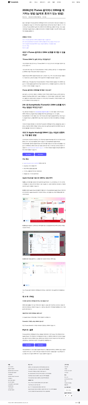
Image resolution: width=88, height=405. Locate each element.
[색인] (13, 2)
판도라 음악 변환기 (11, 380)
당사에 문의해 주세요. (68, 379)
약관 (65, 381)
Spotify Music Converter (13, 370)
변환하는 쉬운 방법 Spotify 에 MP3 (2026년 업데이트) (38, 367)
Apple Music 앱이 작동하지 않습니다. (35, 147)
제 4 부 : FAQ (25, 45)
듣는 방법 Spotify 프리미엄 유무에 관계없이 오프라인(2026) (39, 373)
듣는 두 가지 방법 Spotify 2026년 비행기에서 (37, 387)
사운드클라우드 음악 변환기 (13, 384)
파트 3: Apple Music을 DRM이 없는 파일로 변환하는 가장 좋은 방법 (39, 43)
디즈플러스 (10, 378)
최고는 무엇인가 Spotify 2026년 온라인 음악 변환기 (38, 382)
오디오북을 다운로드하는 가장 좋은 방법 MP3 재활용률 (38, 369)
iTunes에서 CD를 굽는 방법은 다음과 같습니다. (37, 371)
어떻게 (53, 2)
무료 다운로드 (28, 154)
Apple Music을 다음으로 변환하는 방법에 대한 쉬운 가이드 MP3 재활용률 (42, 389)
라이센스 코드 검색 (68, 370)
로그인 (73, 2)
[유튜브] (71, 396)
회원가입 (78, 2)
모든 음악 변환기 (11, 389)
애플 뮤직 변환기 (11, 368)
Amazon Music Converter (13, 376)
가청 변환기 (10, 374)
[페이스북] (68, 396)
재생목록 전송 (10, 386)
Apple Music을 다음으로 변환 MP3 (31, 163)
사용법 (65, 368)
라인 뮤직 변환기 (11, 382)
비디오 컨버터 (10, 366)
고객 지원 (59, 2)
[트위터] (65, 396)
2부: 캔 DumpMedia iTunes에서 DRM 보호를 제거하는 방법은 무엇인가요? (41, 41)
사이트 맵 (66, 372)
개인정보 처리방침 (67, 382)
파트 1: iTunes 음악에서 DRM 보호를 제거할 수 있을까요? (36, 39)
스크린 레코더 (10, 387)
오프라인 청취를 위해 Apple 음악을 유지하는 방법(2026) (39, 391)
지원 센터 (66, 366)
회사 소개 (66, 377)
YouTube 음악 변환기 (12, 372)
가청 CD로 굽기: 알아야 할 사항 (34, 384)
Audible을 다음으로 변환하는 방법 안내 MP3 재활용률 (38, 375)
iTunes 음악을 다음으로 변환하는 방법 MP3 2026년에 (38, 377)
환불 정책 (66, 384)
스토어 (49, 2)
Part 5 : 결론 (25, 48)
